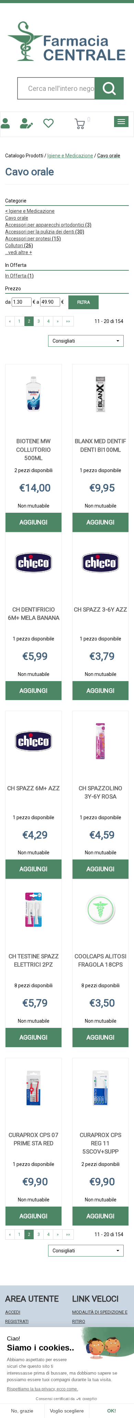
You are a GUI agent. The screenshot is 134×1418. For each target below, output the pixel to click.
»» (68, 321)
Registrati (17, 1321)
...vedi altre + (18, 252)
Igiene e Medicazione (70, 155)
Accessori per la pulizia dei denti (44, 231)
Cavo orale (16, 218)
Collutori (19, 245)
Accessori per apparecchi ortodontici (48, 225)
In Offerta (19, 276)
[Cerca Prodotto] (109, 88)
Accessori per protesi (33, 238)
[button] (86, 341)
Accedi (12, 1312)
